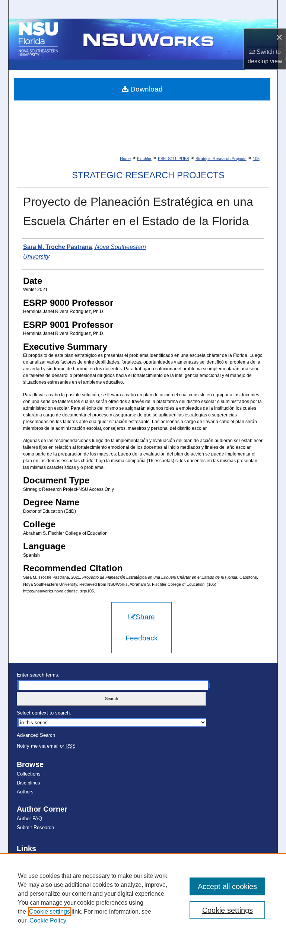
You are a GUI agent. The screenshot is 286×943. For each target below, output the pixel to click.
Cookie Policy (47, 920)
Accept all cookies (227, 886)
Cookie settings (49, 911)
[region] (143, 898)
